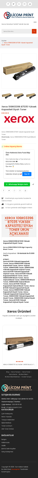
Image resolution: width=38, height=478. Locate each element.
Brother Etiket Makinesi (12, 377)
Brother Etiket (23, 374)
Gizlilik (4, 446)
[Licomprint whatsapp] (19, 4)
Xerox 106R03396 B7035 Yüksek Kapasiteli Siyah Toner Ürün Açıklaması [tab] (19, 226)
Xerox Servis (13, 374)
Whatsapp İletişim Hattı (18, 184)
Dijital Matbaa (6, 423)
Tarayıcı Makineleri (8, 420)
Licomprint (15, 469)
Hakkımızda (5, 442)
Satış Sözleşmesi (7, 452)
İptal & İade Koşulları (9, 449)
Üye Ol (26, 174)
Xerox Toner (26, 372)
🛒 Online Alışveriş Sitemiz (12, 146)
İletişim (4, 439)
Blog (7, 372)
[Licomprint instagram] (24, 4)
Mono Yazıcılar (7, 417)
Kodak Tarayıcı (26, 377)
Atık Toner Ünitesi (8, 429)
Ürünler (4, 41)
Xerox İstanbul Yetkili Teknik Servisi (15, 24)
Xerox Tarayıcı (15, 372)
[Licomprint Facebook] (8, 4)
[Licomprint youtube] (30, 4)
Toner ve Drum (7, 426)
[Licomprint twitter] (14, 4)
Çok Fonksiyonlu (7, 414)
